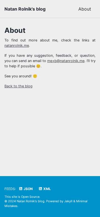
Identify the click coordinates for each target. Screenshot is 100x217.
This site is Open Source (21, 197)
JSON (28, 189)
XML (46, 189)
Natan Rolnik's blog (25, 9)
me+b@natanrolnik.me (65, 61)
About (84, 9)
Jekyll (68, 201)
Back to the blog (18, 86)
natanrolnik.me (16, 45)
